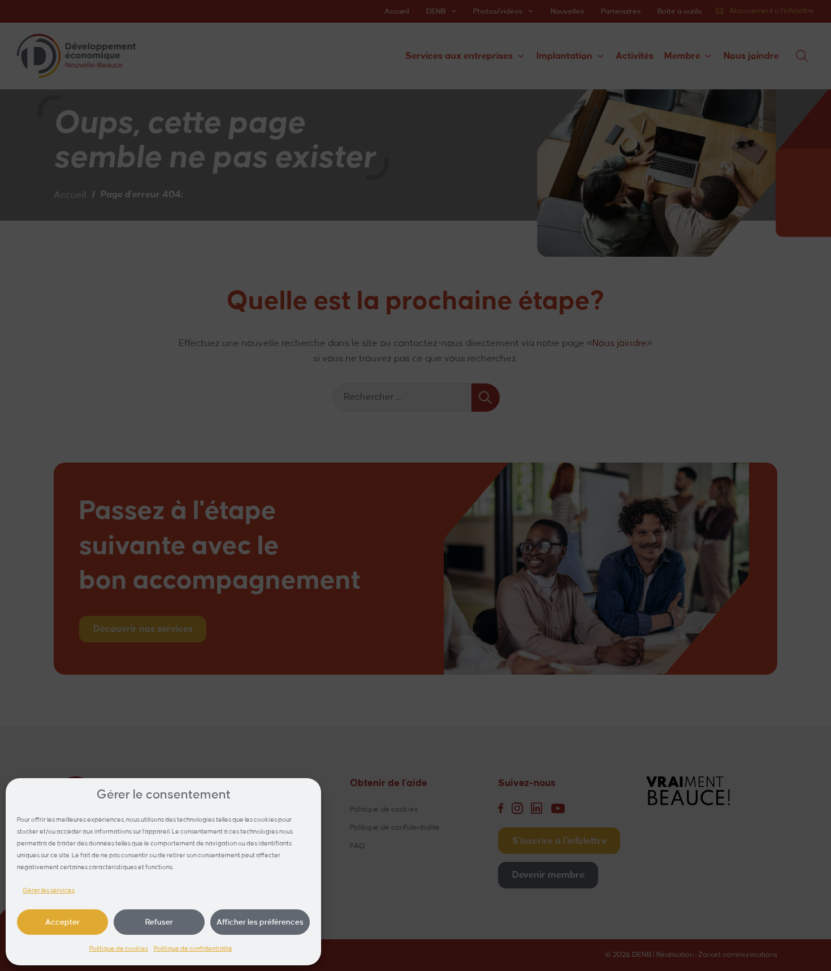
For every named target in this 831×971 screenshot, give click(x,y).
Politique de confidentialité (193, 949)
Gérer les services (49, 890)
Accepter (62, 922)
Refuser (159, 922)
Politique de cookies (118, 949)
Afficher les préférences (260, 922)
